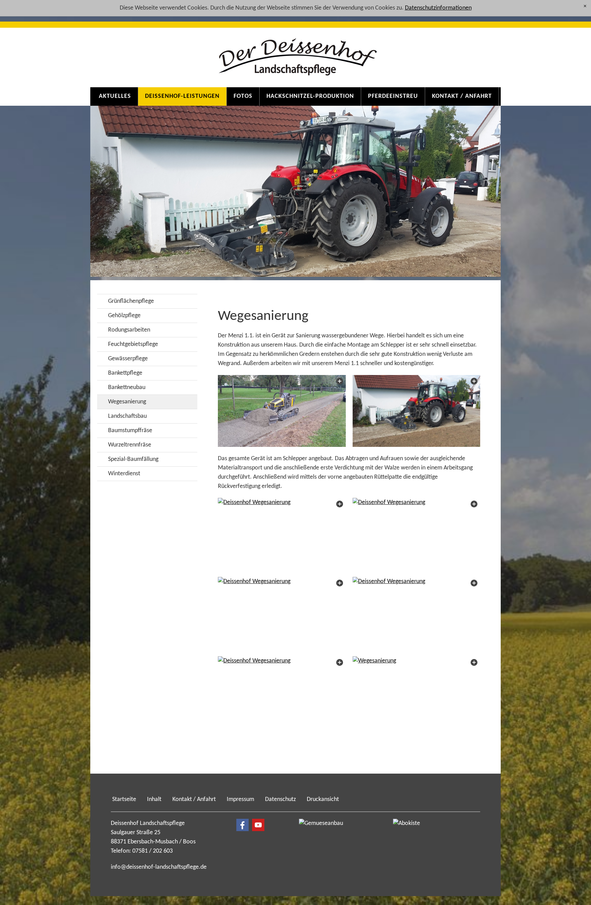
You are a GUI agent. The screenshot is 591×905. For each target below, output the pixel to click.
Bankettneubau (126, 387)
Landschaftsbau (127, 416)
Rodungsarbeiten (129, 330)
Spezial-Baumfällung (133, 459)
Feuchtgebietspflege (133, 344)
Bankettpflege (125, 373)
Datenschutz (280, 799)
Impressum (240, 799)
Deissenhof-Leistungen (182, 96)
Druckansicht (323, 799)
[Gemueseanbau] (333, 847)
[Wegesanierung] (416, 692)
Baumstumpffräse (130, 430)
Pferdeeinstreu (393, 96)
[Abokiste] (427, 847)
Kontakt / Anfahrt (462, 96)
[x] (585, 7)
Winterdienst (124, 473)
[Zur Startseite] (295, 52)
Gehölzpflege (124, 315)
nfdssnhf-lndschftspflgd (157, 867)
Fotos (243, 96)
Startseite (124, 799)
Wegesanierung (127, 402)
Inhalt (154, 799)
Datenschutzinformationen (438, 8)
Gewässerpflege (128, 358)
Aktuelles (115, 96)
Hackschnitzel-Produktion (310, 96)
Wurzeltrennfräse (129, 445)
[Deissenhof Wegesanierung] (281, 411)
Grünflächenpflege (131, 301)
